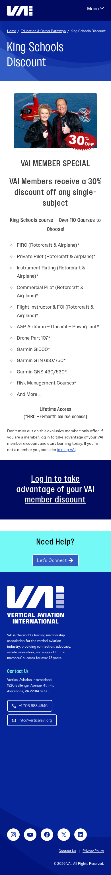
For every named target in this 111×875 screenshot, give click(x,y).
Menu (95, 8)
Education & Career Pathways (43, 31)
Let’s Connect (52, 560)
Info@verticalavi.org (35, 720)
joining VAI (66, 449)
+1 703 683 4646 (33, 705)
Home (11, 31)
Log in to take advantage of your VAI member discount (56, 489)
